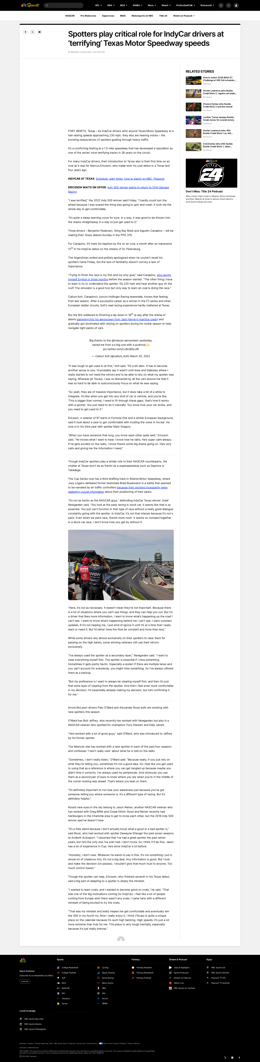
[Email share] (39, 32)
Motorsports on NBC (142, 15)
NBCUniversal (34, 1048)
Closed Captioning (41, 1043)
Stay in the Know (27, 971)
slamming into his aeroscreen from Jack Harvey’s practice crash (117, 319)
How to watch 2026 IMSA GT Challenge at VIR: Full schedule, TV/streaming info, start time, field (219, 79)
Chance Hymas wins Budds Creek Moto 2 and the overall (217, 105)
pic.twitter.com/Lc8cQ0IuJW (121, 349)
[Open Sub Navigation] (101, 5)
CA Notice (122, 1043)
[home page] (30, 5)
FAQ (51, 1043)
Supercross (108, 15)
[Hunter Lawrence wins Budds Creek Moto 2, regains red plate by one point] (193, 93)
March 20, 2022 (140, 356)
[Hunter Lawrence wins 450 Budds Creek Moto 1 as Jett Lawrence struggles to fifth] (193, 133)
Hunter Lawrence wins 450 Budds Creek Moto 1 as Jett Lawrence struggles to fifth (217, 132)
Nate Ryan (74, 52)
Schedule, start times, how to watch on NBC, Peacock (130, 178)
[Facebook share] (25, 32)
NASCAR (70, 15)
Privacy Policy (92, 1043)
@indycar (117, 340)
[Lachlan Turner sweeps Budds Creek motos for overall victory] (193, 120)
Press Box (72, 1043)
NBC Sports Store (60, 1043)
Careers (30, 1043)
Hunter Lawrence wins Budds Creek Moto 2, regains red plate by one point (219, 92)
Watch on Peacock (182, 15)
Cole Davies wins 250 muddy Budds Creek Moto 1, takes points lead (218, 145)
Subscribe (25, 981)
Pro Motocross (88, 15)
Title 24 (163, 15)
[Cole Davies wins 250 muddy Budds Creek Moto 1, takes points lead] (193, 146)
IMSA (123, 15)
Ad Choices (81, 1043)
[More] (221, 5)
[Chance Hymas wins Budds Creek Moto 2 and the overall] (193, 107)
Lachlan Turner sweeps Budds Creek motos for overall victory (218, 118)
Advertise (23, 1043)
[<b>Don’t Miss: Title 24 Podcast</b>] (211, 173)
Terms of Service (134, 1043)
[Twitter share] (32, 32)
